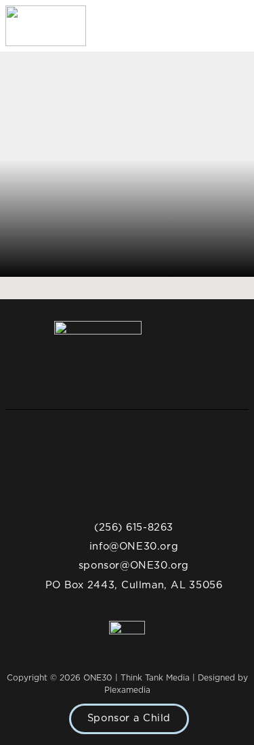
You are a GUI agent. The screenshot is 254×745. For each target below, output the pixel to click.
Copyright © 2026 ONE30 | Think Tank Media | (102, 678)
